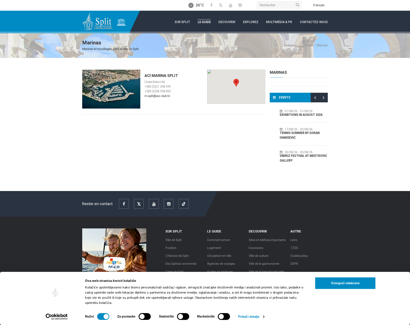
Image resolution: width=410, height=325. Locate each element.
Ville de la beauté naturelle (266, 271)
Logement (306, 45)
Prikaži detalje (248, 316)
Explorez (250, 22)
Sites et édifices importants (267, 240)
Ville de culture (258, 255)
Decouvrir (226, 22)
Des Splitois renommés (181, 263)
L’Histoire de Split (177, 255)
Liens (293, 240)
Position (170, 248)
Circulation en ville (219, 255)
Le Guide (204, 22)
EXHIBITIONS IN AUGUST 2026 (295, 114)
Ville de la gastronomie (264, 263)
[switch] (145, 316)
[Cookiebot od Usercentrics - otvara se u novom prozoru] (56, 316)
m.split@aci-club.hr (157, 96)
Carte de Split (174, 271)
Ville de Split (173, 240)
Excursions (256, 248)
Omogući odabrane (345, 283)
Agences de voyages (221, 263)
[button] (236, 83)
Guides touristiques (220, 271)
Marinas (278, 72)
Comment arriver (218, 240)
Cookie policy (299, 255)
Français (319, 5)
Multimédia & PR (279, 22)
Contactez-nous (314, 22)
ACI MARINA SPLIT (161, 75)
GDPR (294, 263)
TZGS (294, 248)
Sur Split (182, 22)
